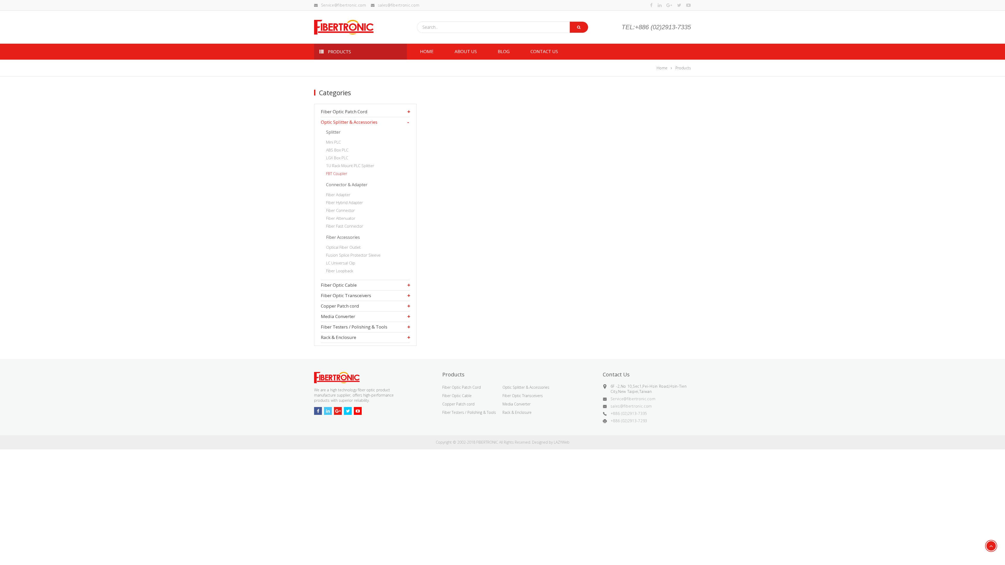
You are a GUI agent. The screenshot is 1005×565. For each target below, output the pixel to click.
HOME (427, 51)
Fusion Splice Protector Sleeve (353, 255)
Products (683, 67)
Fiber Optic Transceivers (346, 295)
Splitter (333, 132)
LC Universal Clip (340, 262)
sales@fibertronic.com (398, 5)
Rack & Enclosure (338, 337)
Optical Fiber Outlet (343, 247)
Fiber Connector (340, 210)
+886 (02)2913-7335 (629, 413)
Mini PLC (333, 142)
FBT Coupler (336, 173)
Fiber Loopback (339, 270)
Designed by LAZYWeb (551, 442)
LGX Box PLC (337, 157)
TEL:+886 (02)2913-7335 (656, 27)
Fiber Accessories (343, 237)
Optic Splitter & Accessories (349, 122)
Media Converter (338, 316)
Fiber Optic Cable (339, 285)
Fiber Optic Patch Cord (344, 112)
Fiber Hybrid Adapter (344, 202)
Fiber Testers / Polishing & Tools (354, 327)
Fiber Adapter (338, 194)
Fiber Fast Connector (344, 226)
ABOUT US (466, 51)
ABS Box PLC (337, 149)
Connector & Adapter (346, 185)
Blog (504, 51)
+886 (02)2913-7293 (629, 420)
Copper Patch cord (340, 306)
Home (662, 67)
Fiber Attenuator (340, 218)
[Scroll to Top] (991, 546)
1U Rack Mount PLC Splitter (350, 165)
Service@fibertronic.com (343, 5)
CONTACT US (544, 51)
